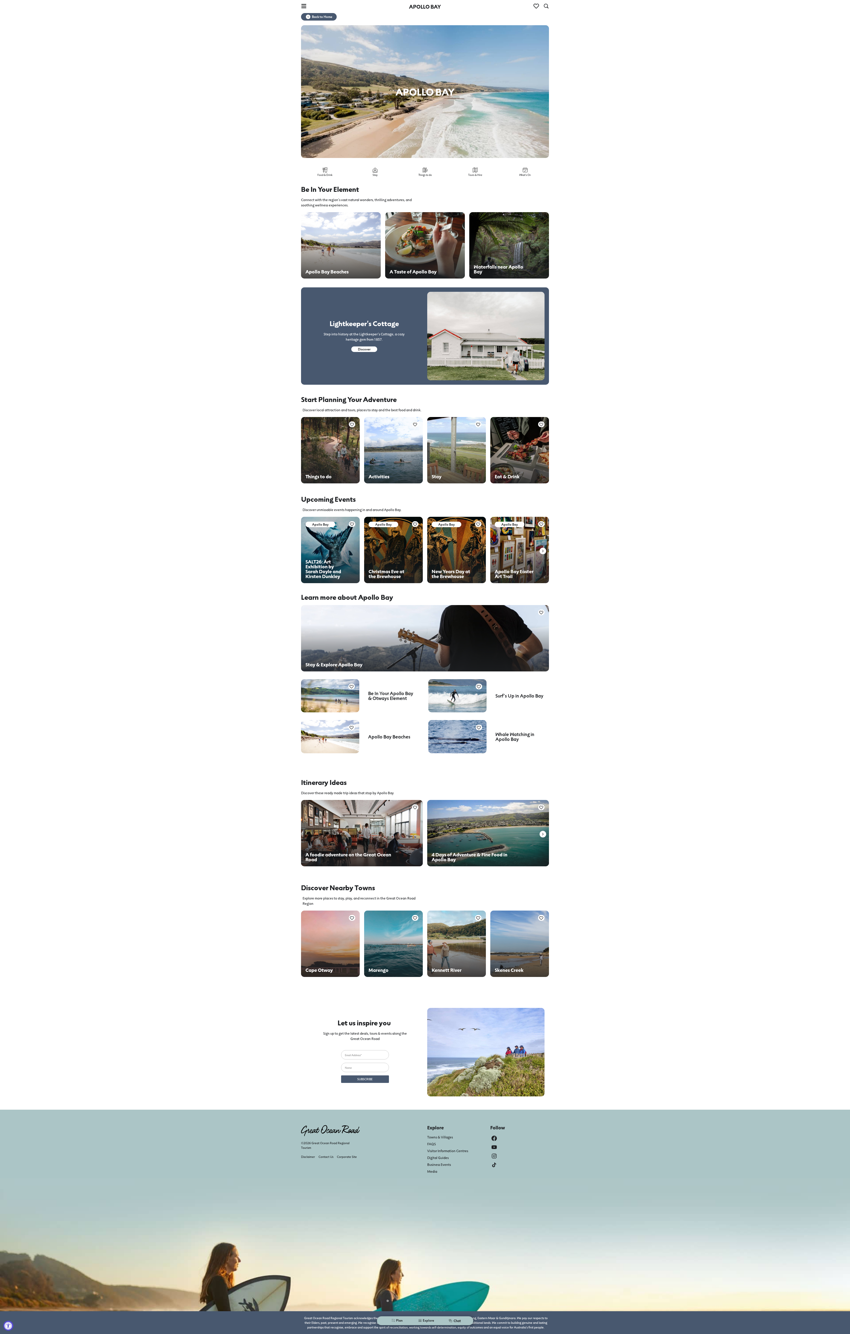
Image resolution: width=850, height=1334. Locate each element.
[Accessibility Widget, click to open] (8, 1326)
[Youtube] (494, 1147)
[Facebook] (494, 1138)
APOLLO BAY (425, 6)
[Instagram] (494, 1156)
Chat (457, 1320)
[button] (543, 551)
